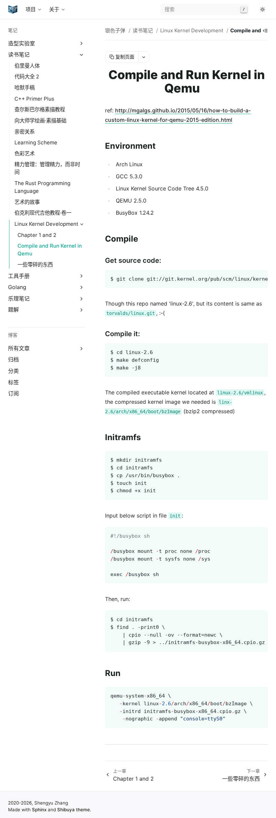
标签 (13, 382)
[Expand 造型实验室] (81, 43)
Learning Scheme (35, 142)
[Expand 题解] (81, 310)
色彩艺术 (24, 153)
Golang (17, 287)
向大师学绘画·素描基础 (40, 120)
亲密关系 (24, 132)
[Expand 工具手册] (81, 276)
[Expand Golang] (81, 287)
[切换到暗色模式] (262, 9)
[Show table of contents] (265, 30)
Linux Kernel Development (46, 224)
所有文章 (19, 348)
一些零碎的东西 (35, 264)
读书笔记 (19, 54)
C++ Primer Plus (34, 99)
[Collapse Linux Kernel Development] (81, 224)
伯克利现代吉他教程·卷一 (42, 213)
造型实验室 (21, 43)
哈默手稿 (24, 87)
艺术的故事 (27, 202)
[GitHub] (254, 9)
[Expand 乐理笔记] (81, 298)
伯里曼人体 (27, 66)
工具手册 (19, 276)
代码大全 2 (26, 76)
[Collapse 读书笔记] (81, 54)
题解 (13, 309)
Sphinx (39, 809)
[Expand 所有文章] (81, 348)
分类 (13, 370)
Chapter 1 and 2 (37, 235)
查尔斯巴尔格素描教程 (39, 109)
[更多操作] (143, 56)
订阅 (13, 393)
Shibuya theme (73, 809)
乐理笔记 (19, 298)
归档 (13, 359)
